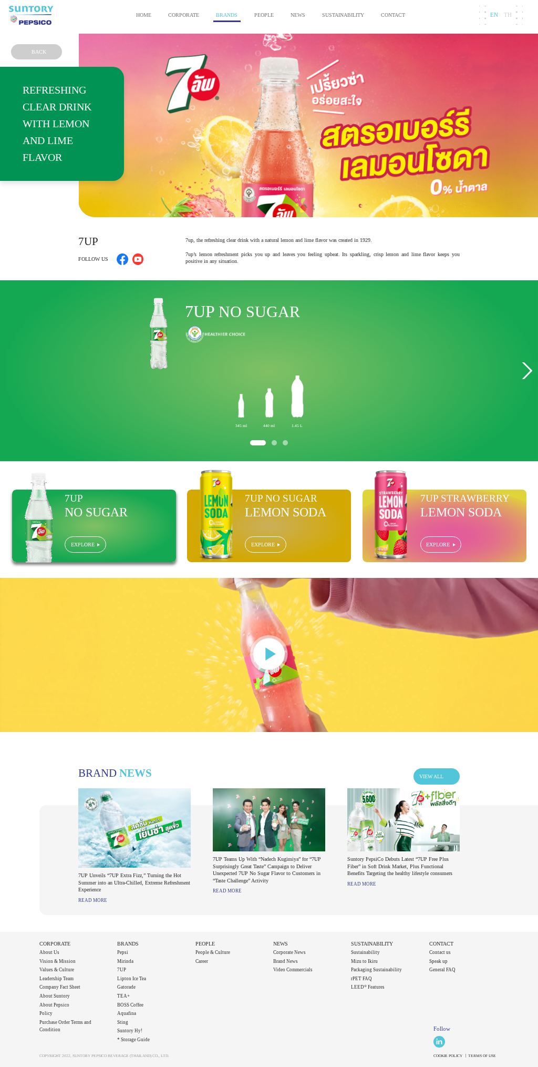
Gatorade (126, 987)
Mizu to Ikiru (364, 961)
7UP (121, 969)
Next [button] (526, 370)
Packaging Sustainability (376, 969)
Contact (393, 15)
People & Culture (212, 952)
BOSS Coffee (130, 1005)
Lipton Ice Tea (131, 978)
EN (494, 15)
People (264, 15)
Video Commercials (293, 969)
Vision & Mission (57, 961)
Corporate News (289, 952)
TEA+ (123, 996)
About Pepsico (54, 1005)
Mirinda (125, 961)
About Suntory (54, 996)
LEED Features (368, 987)
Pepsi (122, 952)
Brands (226, 15)
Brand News (285, 961)
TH (508, 15)
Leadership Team (56, 978)
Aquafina (126, 1013)
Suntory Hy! (129, 1030)
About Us (49, 952)
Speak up (438, 961)
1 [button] (258, 442)
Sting (122, 1022)
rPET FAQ (361, 978)
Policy (46, 1013)
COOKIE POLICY (447, 1055)
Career (201, 961)
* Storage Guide (133, 1039)
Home (143, 15)
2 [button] (274, 442)
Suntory (31, 15)
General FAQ (442, 969)
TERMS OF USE (482, 1055)
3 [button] (285, 442)
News (298, 15)
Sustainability (343, 15)
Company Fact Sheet (59, 987)
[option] (269, 370)
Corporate (183, 15)
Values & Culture (56, 969)
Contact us (440, 952)
